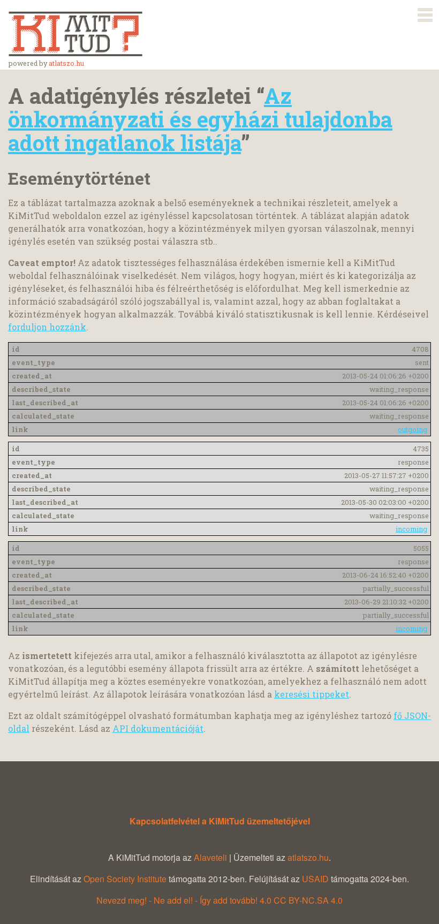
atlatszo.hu (66, 63)
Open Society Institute (125, 879)
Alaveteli (210, 857)
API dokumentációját (157, 728)
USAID (315, 879)
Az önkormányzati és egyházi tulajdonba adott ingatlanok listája (200, 119)
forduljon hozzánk (47, 326)
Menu (425, 13)
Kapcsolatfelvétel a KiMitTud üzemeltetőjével (220, 821)
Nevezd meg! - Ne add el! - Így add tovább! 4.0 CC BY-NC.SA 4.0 (219, 900)
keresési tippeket (311, 694)
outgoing (412, 429)
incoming (411, 529)
